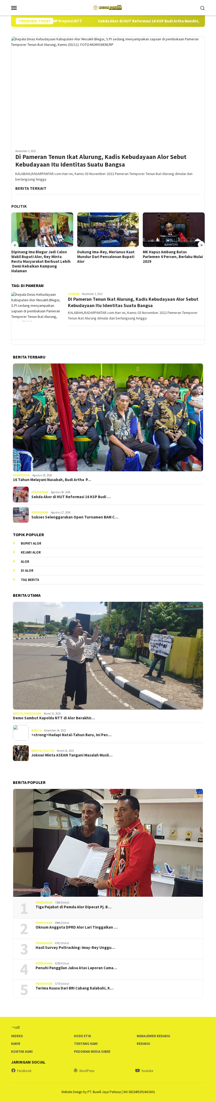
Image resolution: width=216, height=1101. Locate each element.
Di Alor (27, 570)
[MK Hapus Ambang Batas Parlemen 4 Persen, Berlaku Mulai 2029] (108, 229)
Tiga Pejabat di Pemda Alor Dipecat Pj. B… (73, 907)
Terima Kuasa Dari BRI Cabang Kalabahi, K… (75, 988)
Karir (15, 1043)
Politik (48, 751)
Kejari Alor (31, 552)
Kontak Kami (22, 1051)
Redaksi (143, 1043)
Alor (25, 561)
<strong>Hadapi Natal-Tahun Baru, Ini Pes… (71, 735)
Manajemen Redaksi (153, 1036)
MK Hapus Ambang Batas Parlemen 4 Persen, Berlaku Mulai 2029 (107, 257)
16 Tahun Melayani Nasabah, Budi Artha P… (52, 479)
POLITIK (19, 206)
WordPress (86, 1071)
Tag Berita (30, 580)
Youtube (147, 1071)
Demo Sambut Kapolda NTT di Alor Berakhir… (54, 718)
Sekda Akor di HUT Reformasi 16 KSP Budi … (71, 496)
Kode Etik (82, 1036)
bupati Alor (31, 543)
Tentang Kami (86, 1043)
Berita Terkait (30, 188)
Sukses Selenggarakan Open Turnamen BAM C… (74, 517)
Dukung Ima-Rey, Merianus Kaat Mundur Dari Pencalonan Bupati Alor (40, 257)
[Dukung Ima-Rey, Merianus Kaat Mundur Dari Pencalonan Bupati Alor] (42, 229)
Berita (18, 713)
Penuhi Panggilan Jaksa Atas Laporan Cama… (76, 968)
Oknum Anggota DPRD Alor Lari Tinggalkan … (76, 927)
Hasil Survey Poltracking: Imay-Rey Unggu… (75, 947)
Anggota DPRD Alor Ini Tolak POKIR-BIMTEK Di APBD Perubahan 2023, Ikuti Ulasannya (172, 257)
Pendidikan (21, 475)
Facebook (24, 1071)
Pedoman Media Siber (92, 1051)
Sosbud (73, 294)
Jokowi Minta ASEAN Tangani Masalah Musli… (71, 755)
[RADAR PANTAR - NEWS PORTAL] (108, 7)
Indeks (17, 1036)
